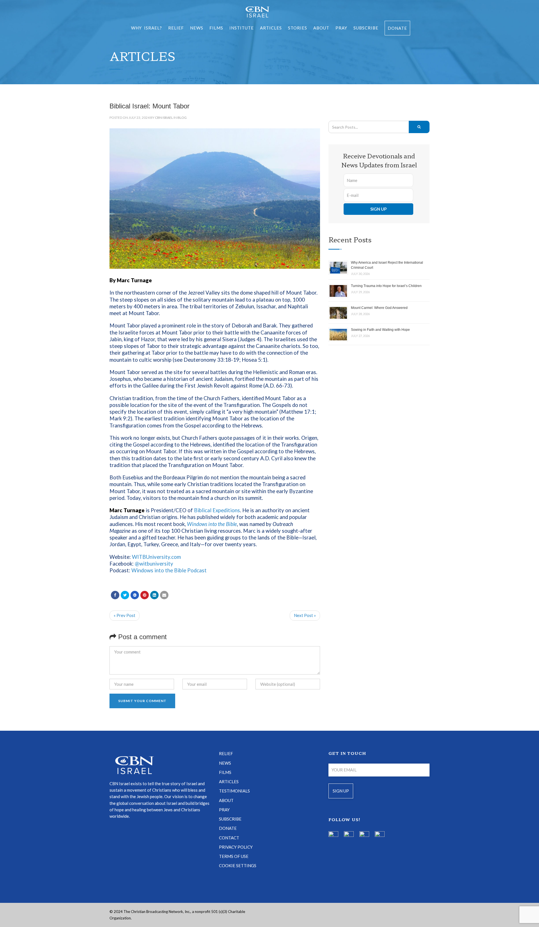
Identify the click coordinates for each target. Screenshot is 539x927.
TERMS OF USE (233, 856)
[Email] (164, 595)
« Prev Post (124, 615)
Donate (397, 28)
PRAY (341, 27)
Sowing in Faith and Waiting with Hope (380, 330)
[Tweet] (125, 595)
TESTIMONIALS (234, 790)
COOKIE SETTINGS (237, 865)
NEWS (225, 763)
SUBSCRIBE (365, 27)
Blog (182, 117)
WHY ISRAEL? (146, 27)
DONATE (228, 828)
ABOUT (321, 27)
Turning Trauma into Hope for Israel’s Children (386, 286)
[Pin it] (144, 595)
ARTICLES (271, 27)
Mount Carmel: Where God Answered (379, 308)
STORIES (297, 27)
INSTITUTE (241, 27)
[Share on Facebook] (115, 595)
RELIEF (176, 27)
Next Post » (305, 615)
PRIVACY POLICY (236, 846)
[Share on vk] (154, 595)
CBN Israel (164, 117)
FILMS (216, 27)
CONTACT (229, 837)
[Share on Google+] (135, 595)
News (196, 27)
